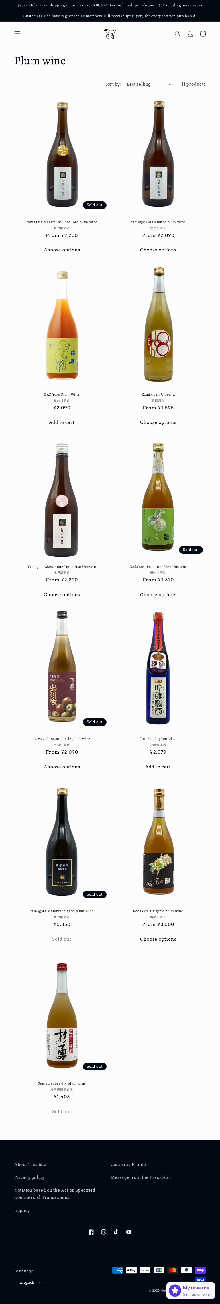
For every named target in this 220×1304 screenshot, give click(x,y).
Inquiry (22, 1210)
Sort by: (113, 84)
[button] (17, 33)
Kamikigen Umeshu (158, 394)
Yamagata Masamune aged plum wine (62, 911)
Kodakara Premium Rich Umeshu (158, 566)
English (27, 1282)
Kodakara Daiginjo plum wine (158, 911)
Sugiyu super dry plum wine (62, 1083)
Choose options (62, 250)
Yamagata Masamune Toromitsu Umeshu (62, 566)
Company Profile (128, 1164)
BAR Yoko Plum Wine (62, 394)
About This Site (30, 1164)
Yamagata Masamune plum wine (158, 222)
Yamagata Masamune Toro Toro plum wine (61, 222)
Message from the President (140, 1177)
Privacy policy (29, 1177)
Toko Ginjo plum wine (158, 738)
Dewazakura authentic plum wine (62, 738)
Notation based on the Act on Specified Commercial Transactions (54, 1194)
